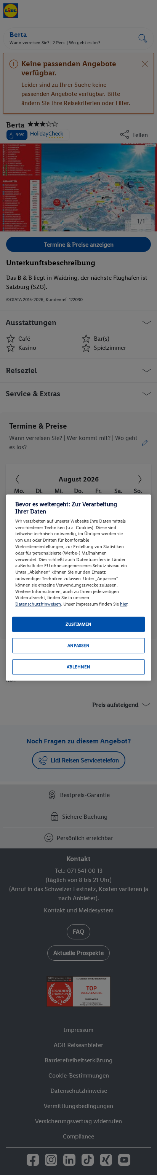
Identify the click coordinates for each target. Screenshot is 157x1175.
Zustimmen (78, 624)
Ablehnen (78, 667)
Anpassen (78, 645)
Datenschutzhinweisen (38, 604)
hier (123, 604)
